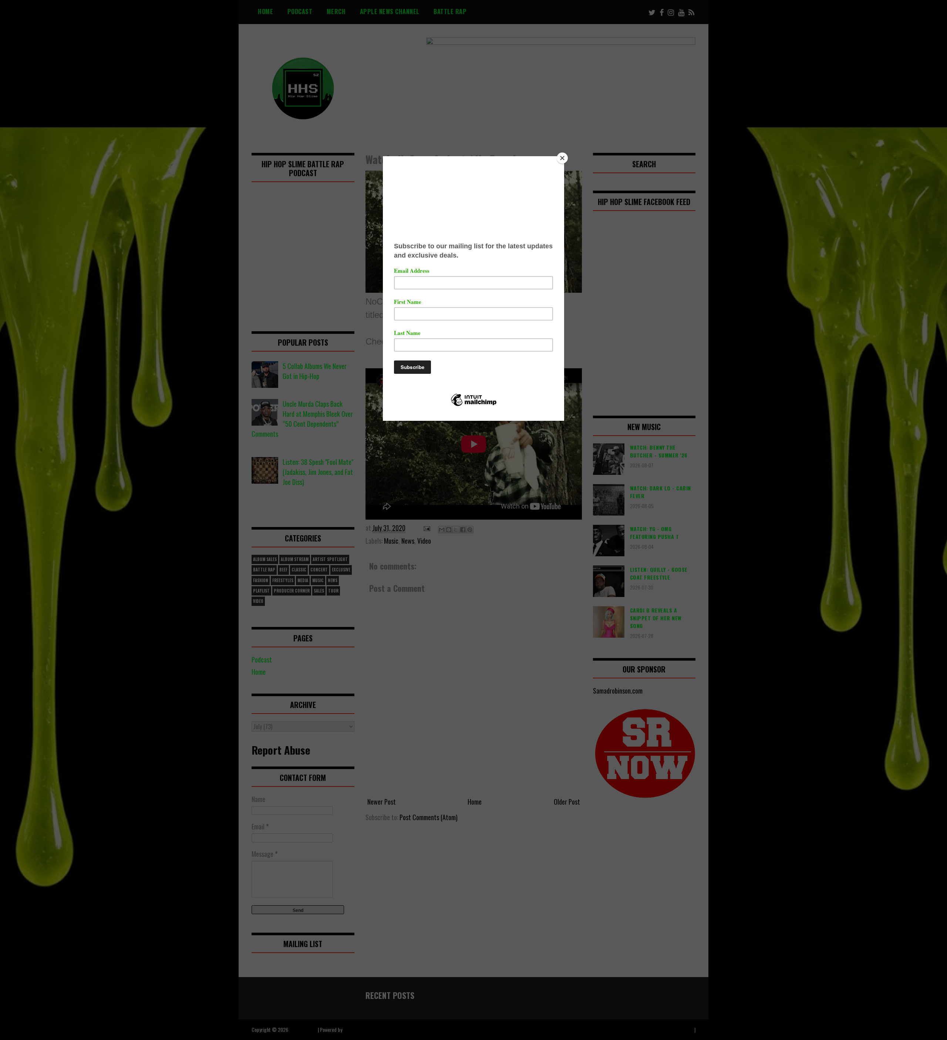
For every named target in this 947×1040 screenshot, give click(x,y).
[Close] (562, 158)
